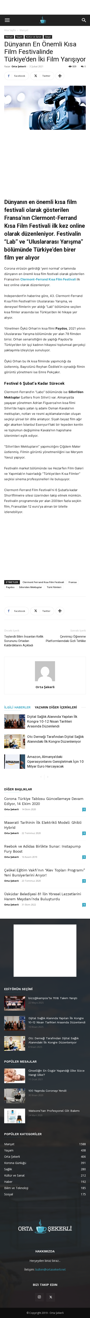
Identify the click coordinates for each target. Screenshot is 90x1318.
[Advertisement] (45, 7)
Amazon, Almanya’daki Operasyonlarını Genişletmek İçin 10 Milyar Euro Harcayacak (55, 761)
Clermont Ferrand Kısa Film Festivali (43, 582)
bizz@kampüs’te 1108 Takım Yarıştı (52, 998)
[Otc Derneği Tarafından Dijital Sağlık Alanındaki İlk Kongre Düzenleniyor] (14, 741)
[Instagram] (39, 1297)
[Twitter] (50, 1297)
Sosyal (48, 36)
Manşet (24, 30)
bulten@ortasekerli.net (50, 1269)
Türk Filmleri (54, 587)
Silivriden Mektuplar (30, 587)
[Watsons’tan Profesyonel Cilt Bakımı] (14, 1116)
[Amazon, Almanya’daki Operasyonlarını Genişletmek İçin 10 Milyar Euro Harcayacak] (14, 761)
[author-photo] (45, 681)
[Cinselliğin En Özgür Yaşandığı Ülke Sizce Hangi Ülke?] (14, 1075)
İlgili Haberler (17, 707)
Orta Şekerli (19, 66)
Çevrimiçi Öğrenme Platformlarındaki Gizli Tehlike (66, 639)
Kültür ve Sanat (33, 36)
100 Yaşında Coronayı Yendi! (47, 1090)
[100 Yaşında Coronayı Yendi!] (14, 1096)
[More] (59, 76)
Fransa (73, 582)
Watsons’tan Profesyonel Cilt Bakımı (54, 1110)
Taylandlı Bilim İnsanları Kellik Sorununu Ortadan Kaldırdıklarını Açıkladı (23, 641)
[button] (7, 20)
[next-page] (47, 777)
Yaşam (19, 36)
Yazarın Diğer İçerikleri (56, 707)
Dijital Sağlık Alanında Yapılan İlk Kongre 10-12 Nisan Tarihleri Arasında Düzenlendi (52, 721)
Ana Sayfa (10, 30)
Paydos (10, 587)
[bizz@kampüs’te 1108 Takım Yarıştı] (14, 1003)
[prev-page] (41, 777)
